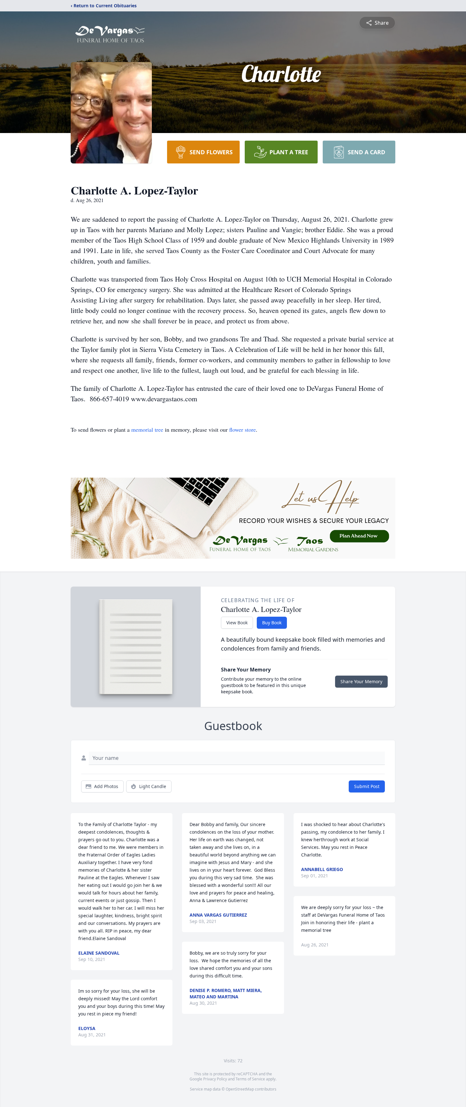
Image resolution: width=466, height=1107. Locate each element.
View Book (237, 623)
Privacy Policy (215, 1079)
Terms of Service (250, 1079)
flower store (242, 429)
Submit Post (366, 786)
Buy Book (272, 623)
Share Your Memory (361, 681)
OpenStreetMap (240, 1089)
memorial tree (147, 429)
